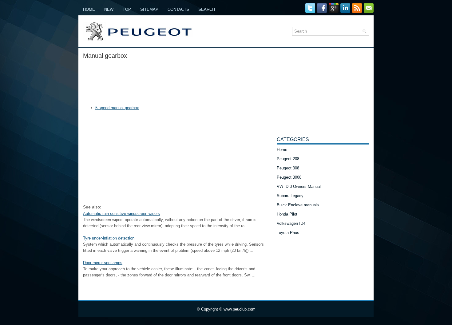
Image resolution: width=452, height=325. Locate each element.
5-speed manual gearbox (117, 107)
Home (89, 9)
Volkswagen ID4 (291, 223)
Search (206, 9)
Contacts (178, 9)
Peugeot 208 (288, 159)
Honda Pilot (287, 214)
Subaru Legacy (290, 195)
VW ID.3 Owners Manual (299, 186)
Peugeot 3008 (289, 177)
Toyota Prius (288, 232)
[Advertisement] (177, 80)
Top (127, 9)
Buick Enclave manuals (298, 205)
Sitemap (149, 9)
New (108, 9)
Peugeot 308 (288, 168)
